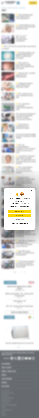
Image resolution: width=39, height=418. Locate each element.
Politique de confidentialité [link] (19, 224)
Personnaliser (19, 220)
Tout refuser (19, 216)
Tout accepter (19, 212)
